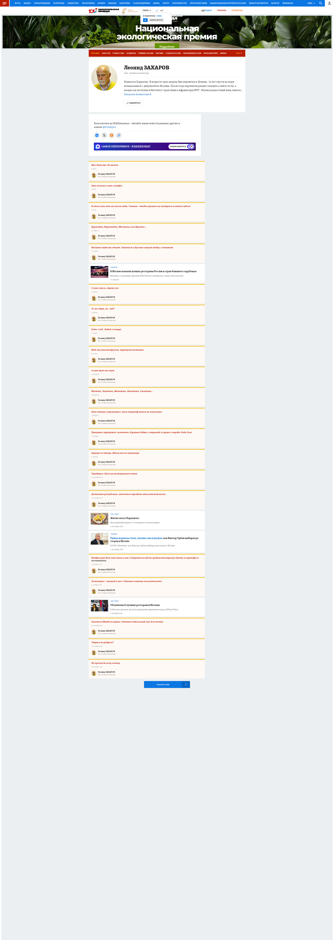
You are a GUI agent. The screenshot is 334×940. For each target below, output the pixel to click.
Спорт (166, 3)
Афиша (223, 53)
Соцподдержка (141, 3)
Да (145, 20)
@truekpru (109, 127)
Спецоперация (42, 3)
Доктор (275, 3)
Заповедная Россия (192, 53)
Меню (4, 3)
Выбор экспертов (258, 3)
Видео (27, 3)
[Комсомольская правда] (104, 10)
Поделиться (134, 103)
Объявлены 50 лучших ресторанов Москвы (135, 605)
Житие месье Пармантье (124, 518)
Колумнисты (179, 3)
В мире (101, 3)
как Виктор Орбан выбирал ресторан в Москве (154, 540)
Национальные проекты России (228, 3)
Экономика (88, 3)
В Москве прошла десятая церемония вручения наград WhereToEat (144, 609)
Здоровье (125, 3)
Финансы (287, 3)
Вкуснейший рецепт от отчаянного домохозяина (135, 522)
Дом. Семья (114, 514)
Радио (208, 10)
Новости (106, 53)
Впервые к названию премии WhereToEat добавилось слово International (146, 275)
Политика (58, 3)
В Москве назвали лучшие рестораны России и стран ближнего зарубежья (153, 271)
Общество (73, 3)
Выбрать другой (156, 20)
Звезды (112, 3)
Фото (18, 3)
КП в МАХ (159, 53)
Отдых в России (173, 53)
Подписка (237, 10)
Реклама (221, 10)
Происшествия (198, 3)
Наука (156, 3)
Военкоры (131, 53)
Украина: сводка (145, 53)
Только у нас (118, 53)
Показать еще (163, 685)
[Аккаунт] (329, 3)
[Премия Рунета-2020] (128, 10)
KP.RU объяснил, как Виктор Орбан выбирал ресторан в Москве (142, 545)
